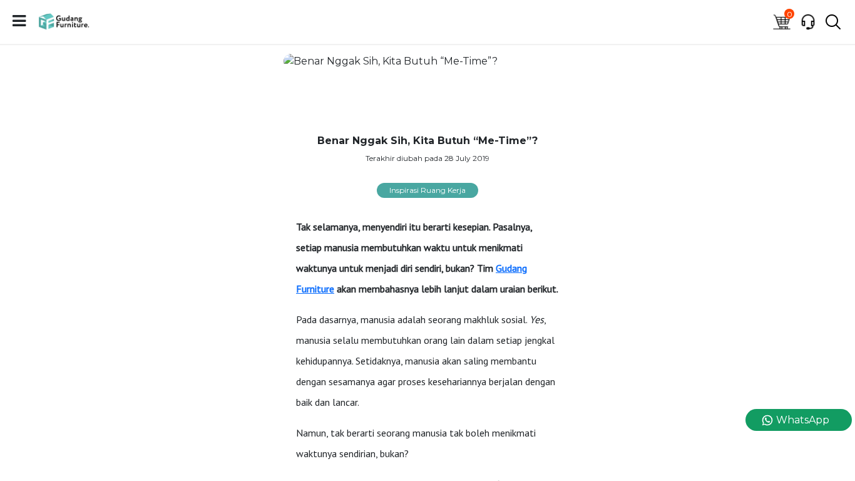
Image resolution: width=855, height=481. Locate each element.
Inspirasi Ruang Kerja (427, 190)
